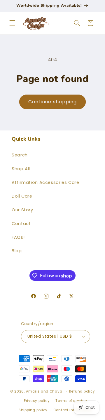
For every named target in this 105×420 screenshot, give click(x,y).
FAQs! (18, 237)
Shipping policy (33, 410)
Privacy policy (37, 400)
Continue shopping (52, 101)
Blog (17, 251)
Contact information (72, 410)
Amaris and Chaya (44, 391)
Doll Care (22, 196)
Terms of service (71, 400)
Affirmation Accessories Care (45, 182)
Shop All (21, 169)
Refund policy (82, 391)
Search (20, 155)
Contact (21, 223)
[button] (12, 23)
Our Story (22, 210)
